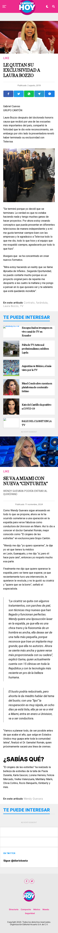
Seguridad (30, 913)
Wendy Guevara (33, 798)
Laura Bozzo (11, 306)
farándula (42, 302)
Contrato (29, 302)
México (36, 909)
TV (21, 306)
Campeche (26, 909)
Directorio (13, 909)
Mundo (46, 909)
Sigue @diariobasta (15, 860)
